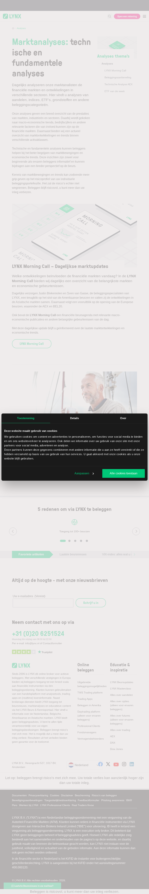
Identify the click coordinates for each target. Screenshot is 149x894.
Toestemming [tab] (25, 418)
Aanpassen (81, 473)
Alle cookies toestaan (123, 473)
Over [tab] (123, 418)
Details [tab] (74, 418)
